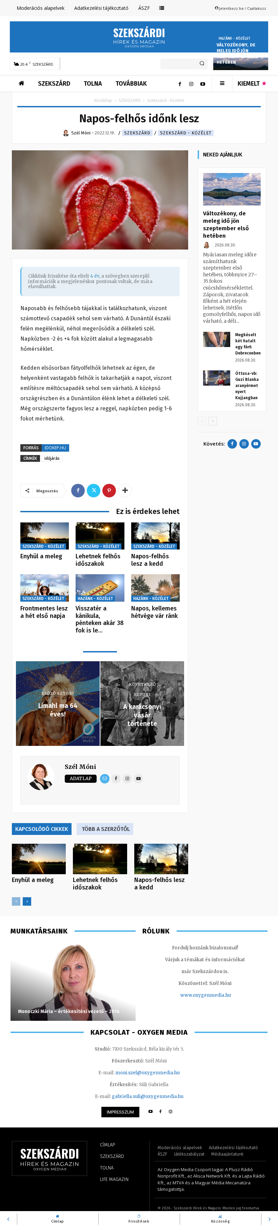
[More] (125, 490)
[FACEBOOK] (160, 1112)
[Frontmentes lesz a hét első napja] (44, 588)
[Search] (202, 64)
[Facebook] (179, 83)
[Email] (105, 778)
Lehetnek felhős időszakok (98, 560)
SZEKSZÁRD (130, 100)
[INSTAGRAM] (171, 1112)
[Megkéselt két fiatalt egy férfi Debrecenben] (216, 339)
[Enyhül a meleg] (44, 536)
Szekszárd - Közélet (186, 132)
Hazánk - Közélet (234, 39)
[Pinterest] (109, 490)
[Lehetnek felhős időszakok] (100, 536)
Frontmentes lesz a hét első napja (44, 612)
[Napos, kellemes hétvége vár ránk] (155, 588)
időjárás (52, 458)
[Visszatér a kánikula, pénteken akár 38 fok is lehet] (100, 588)
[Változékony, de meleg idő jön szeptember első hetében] (232, 189)
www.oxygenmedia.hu (205, 995)
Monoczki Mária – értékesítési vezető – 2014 (69, 1011)
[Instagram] (191, 83)
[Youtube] (202, 83)
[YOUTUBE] (150, 1112)
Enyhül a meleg (41, 556)
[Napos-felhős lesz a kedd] (155, 536)
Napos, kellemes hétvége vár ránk (154, 612)
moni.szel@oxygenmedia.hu (147, 1073)
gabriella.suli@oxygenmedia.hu (147, 1096)
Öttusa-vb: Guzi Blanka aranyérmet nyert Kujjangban (247, 385)
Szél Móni (80, 767)
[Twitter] (93, 490)
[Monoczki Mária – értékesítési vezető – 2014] (73, 982)
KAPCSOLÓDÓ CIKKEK (41, 829)
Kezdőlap (103, 100)
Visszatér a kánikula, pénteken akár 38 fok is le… (100, 619)
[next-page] (27, 901)
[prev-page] (16, 901)
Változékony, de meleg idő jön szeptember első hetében (237, 53)
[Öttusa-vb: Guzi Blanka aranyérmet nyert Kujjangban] (216, 378)
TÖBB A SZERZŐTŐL (106, 829)
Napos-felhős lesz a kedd (150, 560)
